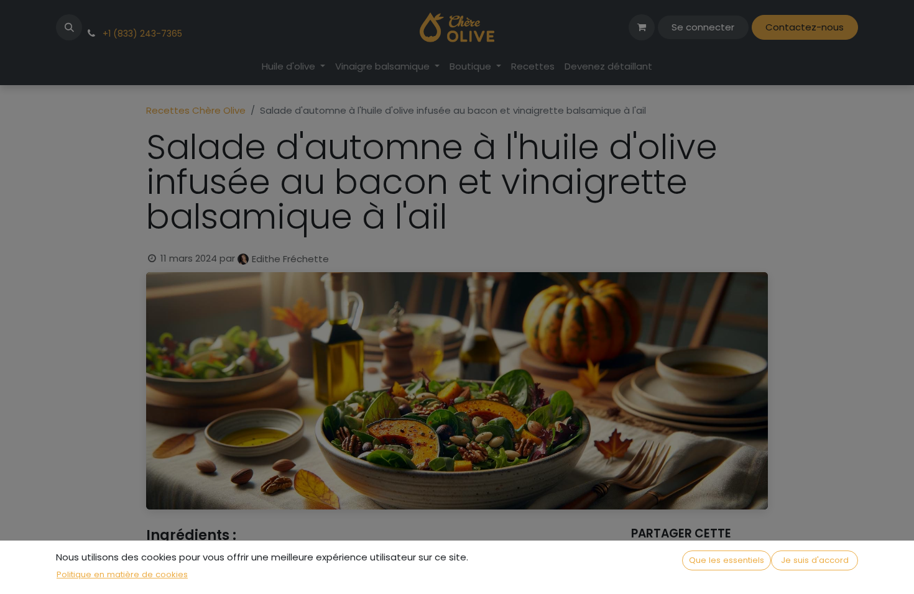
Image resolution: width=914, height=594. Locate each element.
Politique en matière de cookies (122, 574)
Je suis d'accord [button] (815, 560)
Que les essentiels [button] (726, 560)
